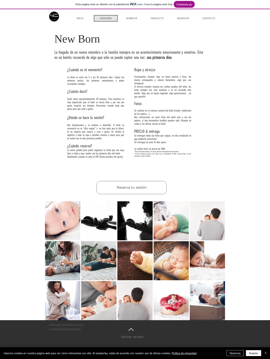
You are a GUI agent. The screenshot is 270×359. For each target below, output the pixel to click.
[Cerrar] (265, 353)
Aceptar (253, 353)
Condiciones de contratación (65, 328)
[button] (62, 220)
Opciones (235, 353)
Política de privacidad (184, 353)
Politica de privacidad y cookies (66, 324)
